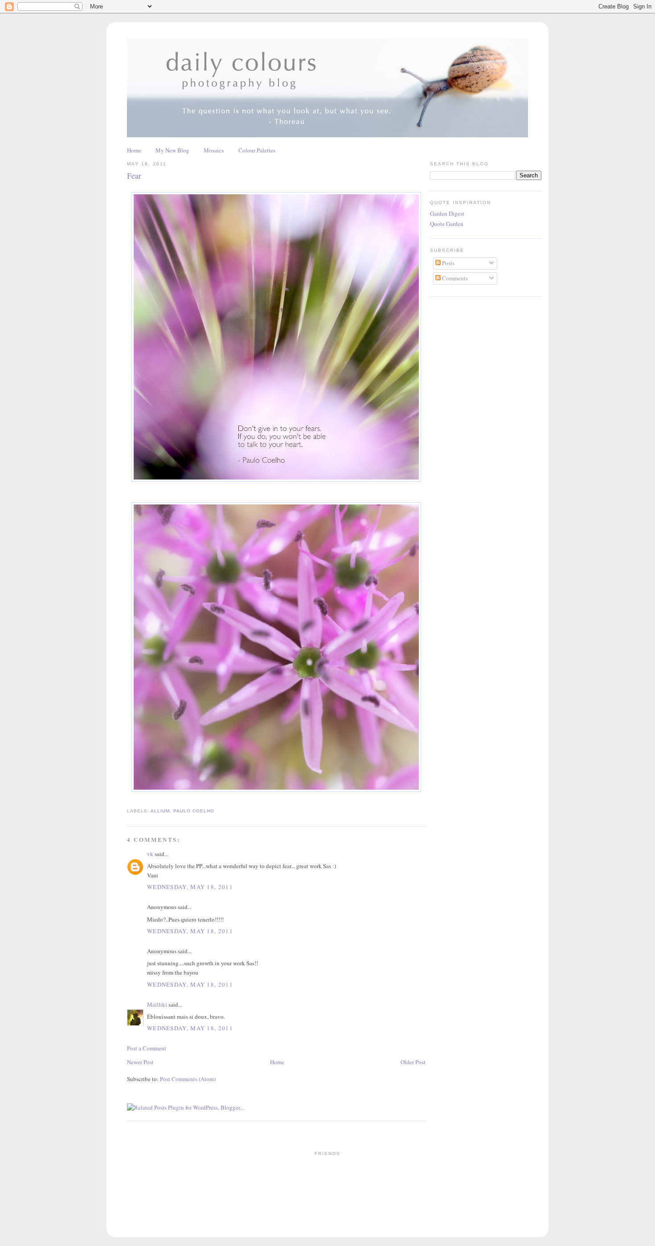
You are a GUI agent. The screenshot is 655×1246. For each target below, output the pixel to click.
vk (150, 854)
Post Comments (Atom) (188, 1079)
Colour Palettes (256, 150)
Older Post (413, 1062)
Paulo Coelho (193, 810)
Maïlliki (157, 1004)
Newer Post (140, 1062)
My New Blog (172, 150)
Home (134, 150)
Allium (160, 810)
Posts (447, 263)
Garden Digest (447, 213)
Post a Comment (146, 1048)
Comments (454, 278)
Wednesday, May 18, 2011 (190, 887)
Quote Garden (446, 224)
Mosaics (214, 150)
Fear (134, 175)
